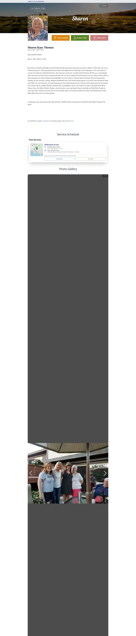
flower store (70, 121)
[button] (37, 148)
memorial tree (47, 121)
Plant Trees (90, 159)
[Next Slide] (105, 473)
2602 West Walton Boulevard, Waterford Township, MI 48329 (63, 152)
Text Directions (59, 159)
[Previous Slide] (31, 473)
